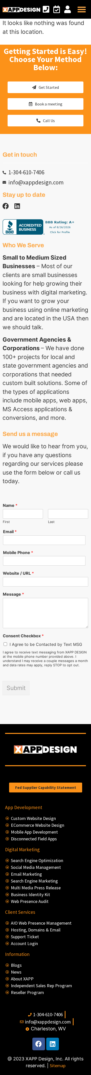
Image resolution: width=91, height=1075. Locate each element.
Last (51, 522)
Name (10, 505)
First (6, 522)
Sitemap (57, 1065)
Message (13, 594)
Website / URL (18, 573)
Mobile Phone (18, 552)
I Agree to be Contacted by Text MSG (46, 644)
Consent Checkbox (23, 635)
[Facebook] (38, 1044)
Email (10, 531)
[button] (81, 9)
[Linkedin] (17, 206)
